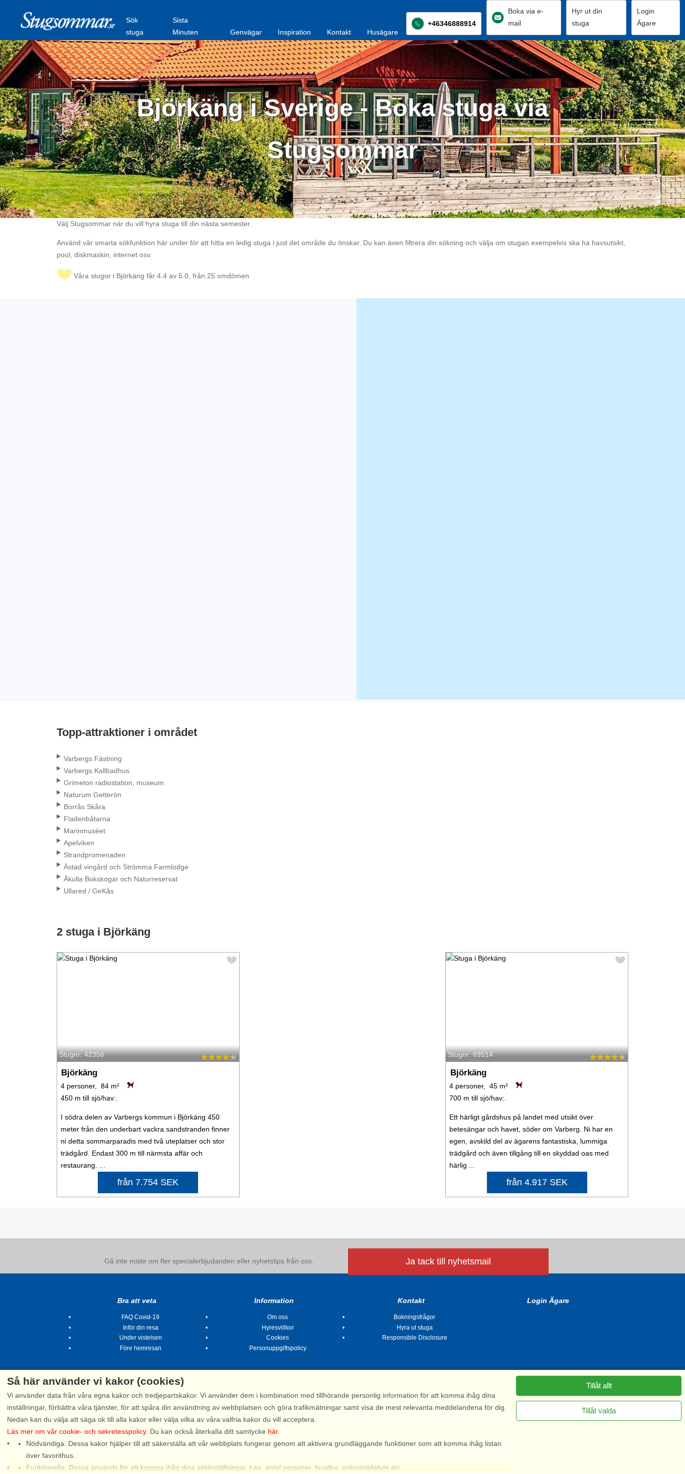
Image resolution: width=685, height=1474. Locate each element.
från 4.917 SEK (537, 1182)
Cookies (277, 1337)
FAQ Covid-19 (140, 1317)
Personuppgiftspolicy (277, 1348)
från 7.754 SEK (148, 1182)
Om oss (277, 1317)
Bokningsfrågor (414, 1317)
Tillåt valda (599, 1410)
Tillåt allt (599, 1385)
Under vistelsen (140, 1337)
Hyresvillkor (278, 1327)
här (273, 1431)
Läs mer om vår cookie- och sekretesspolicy (76, 1431)
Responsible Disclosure (414, 1337)
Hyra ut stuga (415, 1327)
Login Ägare (548, 1301)
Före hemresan (140, 1348)
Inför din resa (140, 1327)
